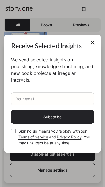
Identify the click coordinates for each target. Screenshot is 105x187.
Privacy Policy (69, 137)
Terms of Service (33, 137)
